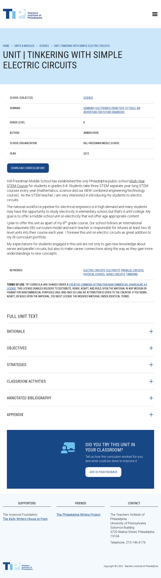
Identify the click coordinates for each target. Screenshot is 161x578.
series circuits (115, 274)
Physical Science (94, 274)
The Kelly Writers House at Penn (25, 519)
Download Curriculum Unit (28, 168)
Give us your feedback (103, 472)
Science (88, 97)
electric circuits (94, 270)
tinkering (132, 274)
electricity (113, 270)
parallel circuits (132, 270)
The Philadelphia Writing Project (78, 514)
